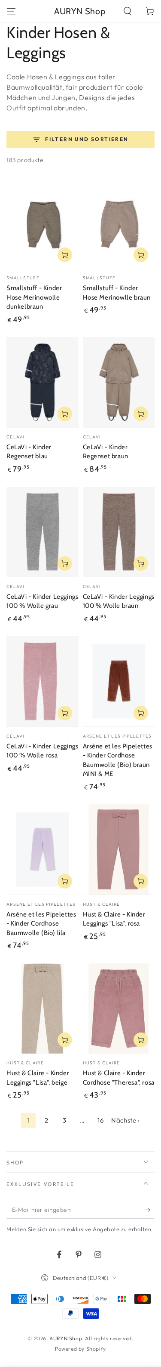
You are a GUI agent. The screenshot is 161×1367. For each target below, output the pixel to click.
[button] (127, 11)
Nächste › (125, 1120)
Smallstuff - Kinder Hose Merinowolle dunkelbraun (34, 297)
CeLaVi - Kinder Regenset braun (105, 451)
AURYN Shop (65, 1338)
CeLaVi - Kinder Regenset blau (29, 451)
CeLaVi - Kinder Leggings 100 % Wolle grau (42, 601)
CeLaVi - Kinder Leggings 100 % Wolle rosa (42, 751)
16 (100, 1120)
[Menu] (11, 11)
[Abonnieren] (150, 1210)
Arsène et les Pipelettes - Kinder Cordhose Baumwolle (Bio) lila (41, 923)
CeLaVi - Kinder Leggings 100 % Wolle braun (119, 601)
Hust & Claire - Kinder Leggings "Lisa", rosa (114, 919)
